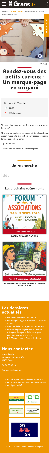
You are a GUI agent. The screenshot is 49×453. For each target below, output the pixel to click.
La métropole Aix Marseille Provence (24, 379)
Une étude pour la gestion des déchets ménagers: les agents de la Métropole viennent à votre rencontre (24, 332)
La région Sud (13, 385)
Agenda (20, 11)
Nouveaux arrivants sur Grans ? (21, 317)
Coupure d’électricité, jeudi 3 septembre (25, 326)
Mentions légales (35, 446)
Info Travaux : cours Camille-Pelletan (24, 337)
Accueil (13, 11)
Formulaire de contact (12, 369)
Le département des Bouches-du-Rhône (25, 382)
